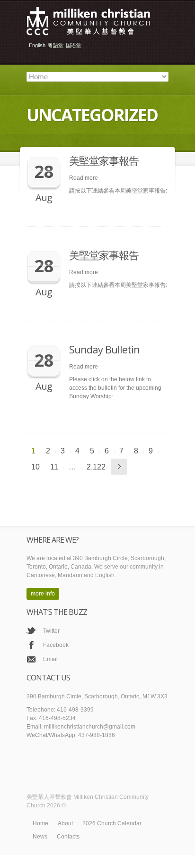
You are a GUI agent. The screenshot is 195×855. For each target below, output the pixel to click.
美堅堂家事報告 (104, 160)
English (37, 45)
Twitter (51, 631)
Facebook (56, 645)
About (65, 823)
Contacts (68, 836)
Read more (83, 178)
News (40, 836)
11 (54, 467)
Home (40, 823)
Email (50, 659)
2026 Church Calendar (112, 823)
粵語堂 (55, 45)
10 (35, 467)
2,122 (96, 467)
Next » (119, 467)
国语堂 (73, 45)
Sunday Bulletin (104, 349)
